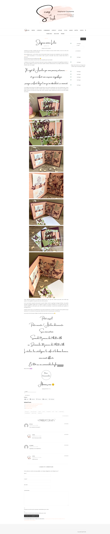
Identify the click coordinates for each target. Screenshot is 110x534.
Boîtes (76, 30)
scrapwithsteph (27, 413)
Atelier (60, 30)
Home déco (49, 33)
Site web (26, 484)
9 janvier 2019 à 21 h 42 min (33, 446)
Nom (25, 473)
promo (44, 411)
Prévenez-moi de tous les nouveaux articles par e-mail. (35, 513)
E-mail (26, 391)
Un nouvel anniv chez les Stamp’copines (33, 404)
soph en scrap (34, 413)
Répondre (66, 423)
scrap (56, 411)
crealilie (39, 411)
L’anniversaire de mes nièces (31, 405)
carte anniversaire (33, 411)
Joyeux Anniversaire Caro (30, 406)
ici (66, 69)
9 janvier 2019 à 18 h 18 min (33, 425)
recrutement (49, 411)
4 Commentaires (65, 415)
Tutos (65, 30)
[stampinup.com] (78, 57)
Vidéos (33, 30)
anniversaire (27, 411)
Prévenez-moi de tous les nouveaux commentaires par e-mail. (36, 509)
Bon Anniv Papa (28, 408)
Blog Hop (56, 33)
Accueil (28, 30)
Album (71, 30)
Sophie (25, 55)
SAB (53, 411)
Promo (62, 33)
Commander (47, 30)
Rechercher (83, 38)
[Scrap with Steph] (55, 14)
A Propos (39, 30)
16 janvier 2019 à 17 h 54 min (36, 457)
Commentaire (26, 490)
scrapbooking (61, 411)
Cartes (81, 30)
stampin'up (40, 413)
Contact (54, 30)
